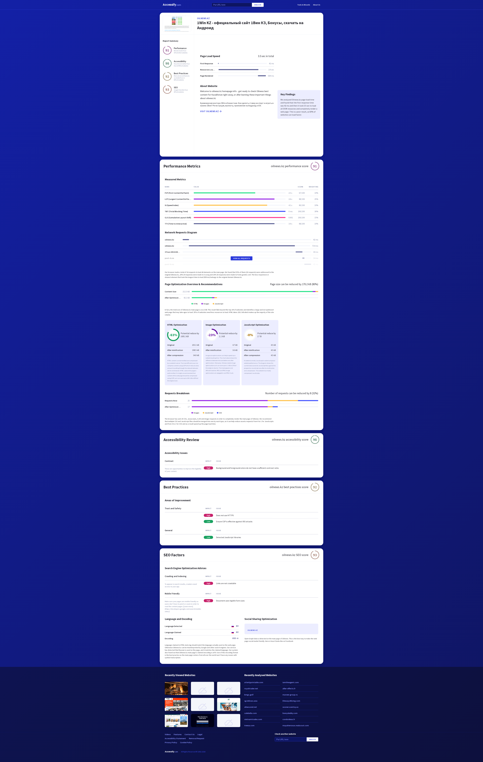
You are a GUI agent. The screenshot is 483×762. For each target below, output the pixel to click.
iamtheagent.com (291, 682)
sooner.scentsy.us (290, 707)
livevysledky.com (290, 713)
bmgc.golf (248, 694)
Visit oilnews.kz (209, 111)
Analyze (257, 5)
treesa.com (249, 725)
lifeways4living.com (291, 701)
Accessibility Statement (175, 738)
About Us (316, 5)
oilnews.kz (203, 18)
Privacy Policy (171, 742)
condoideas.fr (289, 719)
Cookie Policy (186, 742)
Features (178, 734)
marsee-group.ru (290, 694)
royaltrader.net (251, 688)
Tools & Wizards (303, 5)
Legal (199, 734)
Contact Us (189, 734)
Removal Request (196, 738)
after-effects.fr (289, 688)
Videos (168, 734)
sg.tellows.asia (250, 701)
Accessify (172, 5)
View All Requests (241, 258)
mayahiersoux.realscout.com (296, 725)
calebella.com (250, 713)
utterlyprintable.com (253, 682)
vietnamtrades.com (253, 719)
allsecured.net (250, 707)
